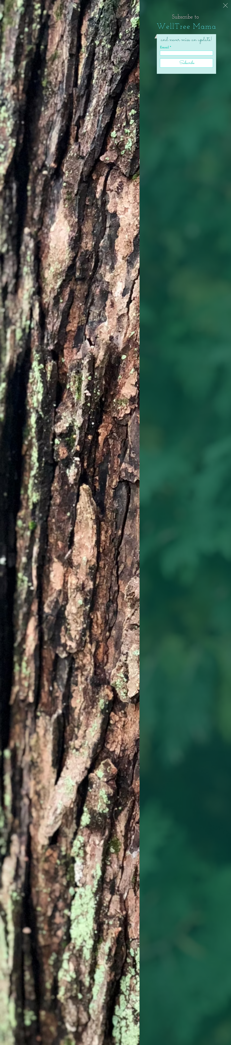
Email (164, 47)
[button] (225, 5)
